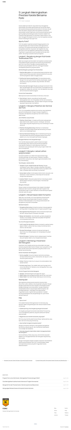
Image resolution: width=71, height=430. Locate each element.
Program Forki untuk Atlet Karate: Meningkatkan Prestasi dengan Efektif (21, 378)
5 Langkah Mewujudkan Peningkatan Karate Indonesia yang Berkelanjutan (51, 360)
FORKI (4, 2)
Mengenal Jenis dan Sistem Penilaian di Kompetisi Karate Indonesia (18, 360)
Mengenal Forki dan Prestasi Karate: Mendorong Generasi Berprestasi (21, 385)
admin (23, 20)
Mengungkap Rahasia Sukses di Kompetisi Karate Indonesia (18, 388)
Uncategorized (27, 20)
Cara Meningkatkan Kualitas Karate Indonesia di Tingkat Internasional (20, 381)
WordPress (66, 426)
